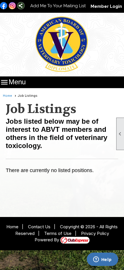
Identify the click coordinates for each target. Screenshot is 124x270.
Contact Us (39, 226)
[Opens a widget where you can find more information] (102, 260)
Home (7, 96)
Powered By (47, 239)
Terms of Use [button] (58, 233)
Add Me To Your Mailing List (58, 5)
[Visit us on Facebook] (3, 6)
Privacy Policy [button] (95, 233)
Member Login (106, 6)
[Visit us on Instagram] (12, 6)
